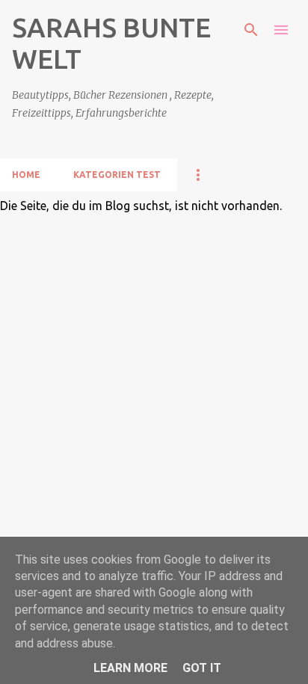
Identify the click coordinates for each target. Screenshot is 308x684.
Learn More (130, 668)
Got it (201, 668)
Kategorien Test (117, 174)
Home (26, 174)
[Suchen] (251, 30)
